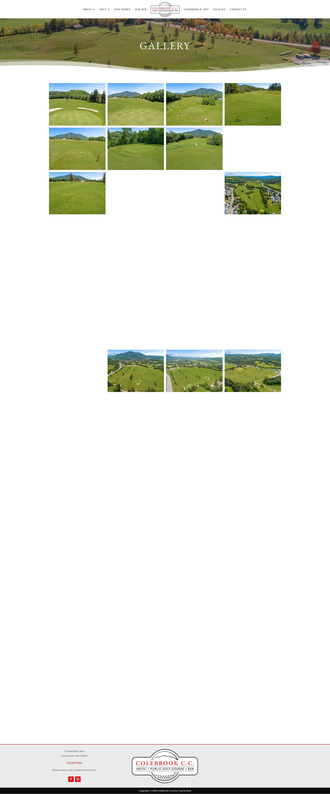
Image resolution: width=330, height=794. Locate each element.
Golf (103, 9)
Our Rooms (122, 9)
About (87, 9)
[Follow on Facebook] (71, 779)
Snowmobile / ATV (196, 9)
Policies (219, 9)
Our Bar (141, 9)
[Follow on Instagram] (78, 779)
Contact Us (238, 9)
